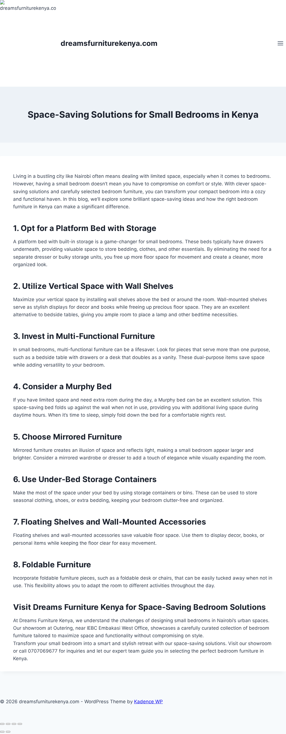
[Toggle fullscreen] (8, 724)
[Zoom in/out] (2, 724)
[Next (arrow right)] (8, 732)
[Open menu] (280, 43)
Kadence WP (148, 701)
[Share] (14, 724)
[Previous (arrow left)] (2, 732)
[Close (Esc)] (20, 724)
